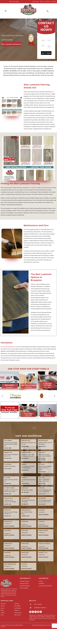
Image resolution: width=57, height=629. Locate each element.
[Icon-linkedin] (41, 612)
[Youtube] (38, 612)
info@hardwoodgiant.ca (40, 607)
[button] (5, 10)
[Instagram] (33, 612)
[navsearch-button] (48, 11)
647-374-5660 (38, 604)
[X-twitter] (35, 612)
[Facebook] (30, 612)
